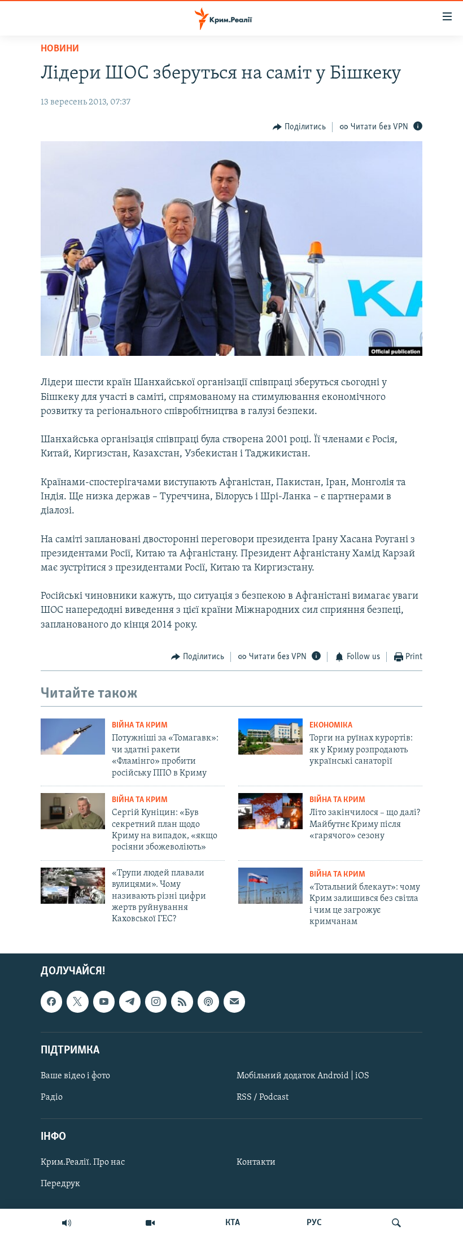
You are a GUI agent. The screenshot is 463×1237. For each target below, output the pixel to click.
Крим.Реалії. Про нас (83, 1163)
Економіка (330, 725)
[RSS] (182, 1002)
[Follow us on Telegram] (130, 1002)
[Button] (299, 127)
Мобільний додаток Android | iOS (303, 1076)
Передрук (60, 1184)
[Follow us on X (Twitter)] (77, 1002)
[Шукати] (396, 1223)
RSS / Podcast (263, 1097)
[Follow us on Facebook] (51, 1002)
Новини (60, 49)
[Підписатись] (234, 1002)
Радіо (52, 1097)
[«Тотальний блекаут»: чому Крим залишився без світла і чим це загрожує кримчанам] (270, 886)
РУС (314, 1222)
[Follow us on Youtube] (104, 1002)
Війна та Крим (140, 725)
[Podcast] (208, 1002)
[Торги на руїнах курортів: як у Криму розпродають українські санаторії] (270, 736)
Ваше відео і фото (75, 1076)
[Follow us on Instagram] (156, 1002)
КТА (232, 1222)
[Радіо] (67, 1223)
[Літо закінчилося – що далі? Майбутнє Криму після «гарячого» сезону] (270, 811)
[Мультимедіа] (150, 1223)
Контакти (256, 1163)
